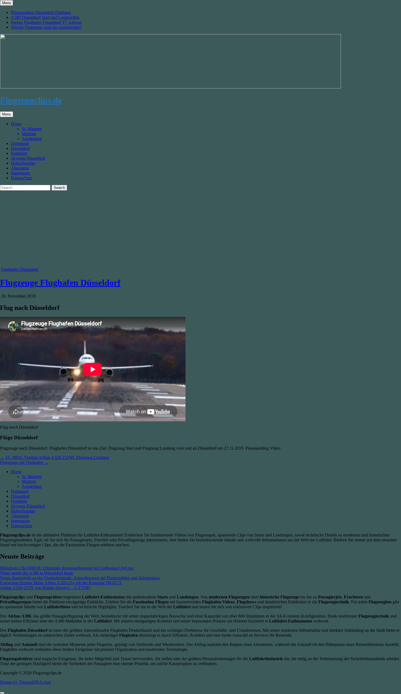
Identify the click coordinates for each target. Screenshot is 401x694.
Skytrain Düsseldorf (28, 158)
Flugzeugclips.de (31, 100)
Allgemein (20, 168)
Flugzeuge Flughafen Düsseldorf (60, 282)
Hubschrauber (23, 163)
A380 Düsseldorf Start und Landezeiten (45, 17)
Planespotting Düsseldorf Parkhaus (41, 12)
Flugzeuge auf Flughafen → (24, 462)
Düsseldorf (20, 148)
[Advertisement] (163, 229)
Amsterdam (32, 138)
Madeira (29, 133)
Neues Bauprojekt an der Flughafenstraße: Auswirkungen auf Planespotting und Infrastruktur (80, 578)
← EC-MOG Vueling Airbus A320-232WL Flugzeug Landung (54, 457)
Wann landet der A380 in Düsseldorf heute (36, 573)
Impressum (20, 173)
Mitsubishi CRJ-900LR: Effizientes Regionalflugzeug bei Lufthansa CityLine (66, 568)
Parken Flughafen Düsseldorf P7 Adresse (46, 22)
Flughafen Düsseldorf (19, 269)
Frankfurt (19, 153)
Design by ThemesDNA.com (25, 682)
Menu (6, 3)
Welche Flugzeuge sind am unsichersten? (46, 27)
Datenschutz (21, 178)
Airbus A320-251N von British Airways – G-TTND (45, 587)
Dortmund (20, 143)
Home (16, 123)
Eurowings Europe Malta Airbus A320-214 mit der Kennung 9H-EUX (61, 582)
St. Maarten (32, 128)
